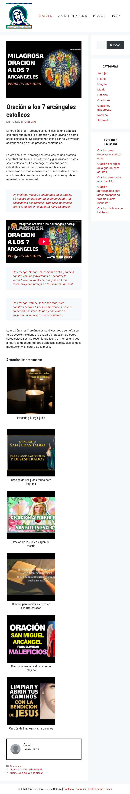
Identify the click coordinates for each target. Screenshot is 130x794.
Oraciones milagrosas (72, 15)
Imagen (115, 15)
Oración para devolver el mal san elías (109, 154)
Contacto (69, 789)
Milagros (99, 15)
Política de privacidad (100, 789)
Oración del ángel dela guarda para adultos (108, 168)
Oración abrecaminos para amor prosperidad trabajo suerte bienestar (108, 195)
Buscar (115, 45)
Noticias (102, 94)
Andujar (102, 73)
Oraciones (45, 15)
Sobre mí (81, 789)
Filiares (101, 78)
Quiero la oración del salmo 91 (26, 769)
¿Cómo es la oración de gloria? (26, 772)
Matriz (101, 89)
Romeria (102, 115)
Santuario (103, 120)
